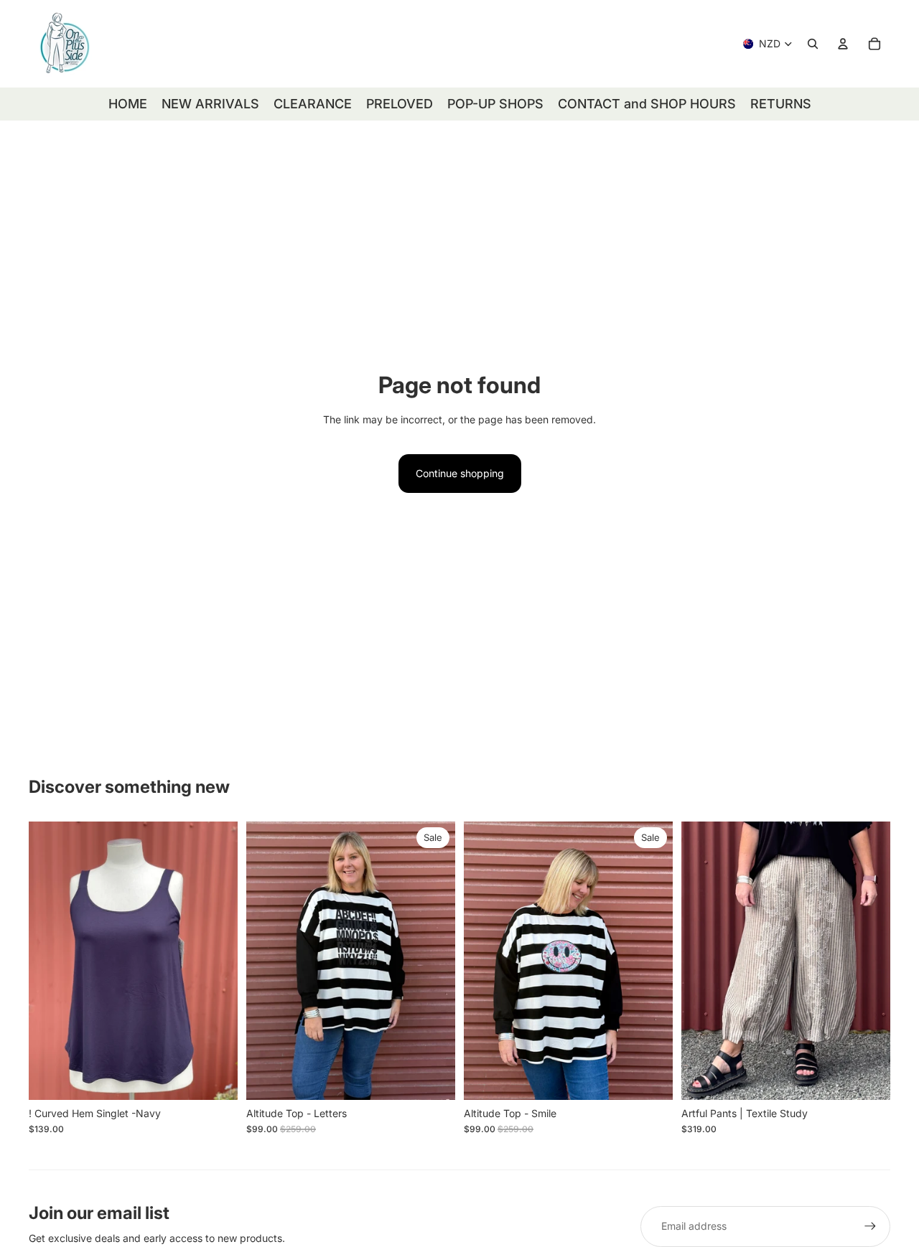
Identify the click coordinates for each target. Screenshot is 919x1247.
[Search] (813, 44)
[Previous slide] (50, 961)
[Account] (843, 44)
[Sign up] (870, 1226)
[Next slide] (216, 961)
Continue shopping (460, 473)
